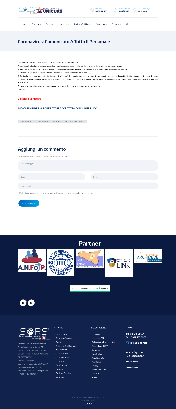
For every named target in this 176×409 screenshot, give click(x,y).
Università (60, 369)
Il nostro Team (98, 354)
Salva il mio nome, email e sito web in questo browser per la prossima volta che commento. (56, 193)
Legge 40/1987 (98, 338)
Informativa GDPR (99, 370)
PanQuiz (95, 374)
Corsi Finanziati (62, 353)
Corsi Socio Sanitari (64, 338)
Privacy (95, 366)
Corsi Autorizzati (63, 357)
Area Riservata (98, 358)
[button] (127, 24)
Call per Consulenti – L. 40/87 (103, 342)
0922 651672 (101, 11)
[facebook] (23, 303)
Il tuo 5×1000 (61, 334)
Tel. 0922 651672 (135, 333)
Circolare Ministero (29, 98)
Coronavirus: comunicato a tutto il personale (61, 121)
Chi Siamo (96, 334)
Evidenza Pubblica (63, 373)
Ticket (94, 378)
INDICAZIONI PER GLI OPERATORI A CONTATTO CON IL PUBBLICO (57, 108)
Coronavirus (26, 121)
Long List (60, 377)
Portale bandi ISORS (100, 346)
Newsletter (96, 362)
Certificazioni (61, 365)
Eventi (58, 342)
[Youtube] (31, 303)
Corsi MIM (60, 361)
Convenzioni (97, 350)
